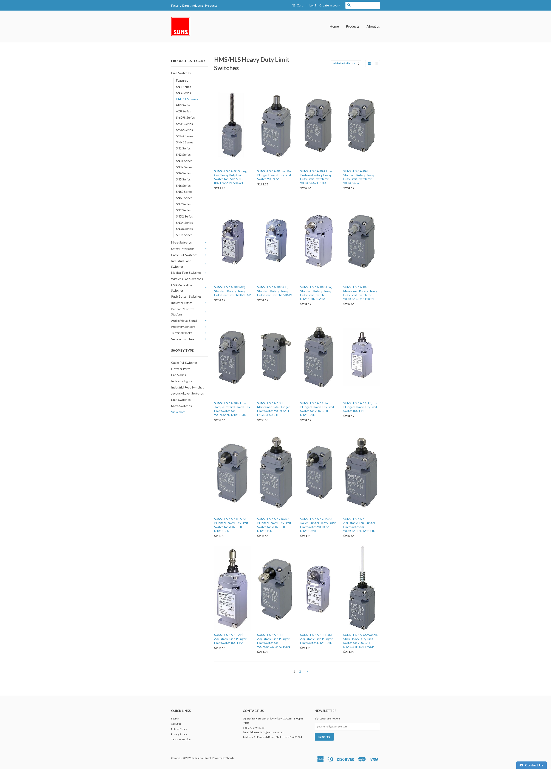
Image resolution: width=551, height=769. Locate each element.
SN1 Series (183, 148)
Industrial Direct (201, 758)
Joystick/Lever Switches (187, 393)
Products (352, 26)
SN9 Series (183, 210)
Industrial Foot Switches (181, 263)
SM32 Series (184, 130)
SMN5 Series (184, 142)
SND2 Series (184, 216)
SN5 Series (183, 179)
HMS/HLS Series (187, 99)
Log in (313, 5)
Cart (299, 5)
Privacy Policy (179, 734)
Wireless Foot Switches (187, 279)
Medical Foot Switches (186, 272)
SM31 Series (184, 124)
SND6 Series (184, 228)
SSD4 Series (184, 235)
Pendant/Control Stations (182, 311)
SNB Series (183, 93)
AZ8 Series (183, 111)
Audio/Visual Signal (184, 320)
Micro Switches (181, 242)
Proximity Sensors (183, 326)
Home (334, 26)
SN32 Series (184, 167)
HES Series (183, 105)
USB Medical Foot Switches (183, 287)
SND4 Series (184, 222)
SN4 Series (183, 173)
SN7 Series (183, 204)
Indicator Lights (181, 302)
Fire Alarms (178, 375)
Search (175, 718)
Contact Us (533, 765)
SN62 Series (184, 191)
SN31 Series (184, 161)
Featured (182, 80)
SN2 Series (183, 154)
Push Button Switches (186, 296)
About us (373, 26)
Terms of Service (180, 739)
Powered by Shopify (223, 758)
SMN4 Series (184, 136)
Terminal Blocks (181, 333)
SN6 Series (183, 185)
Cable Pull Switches (184, 255)
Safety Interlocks (182, 248)
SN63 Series (184, 198)
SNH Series (183, 87)
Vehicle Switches (182, 339)
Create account (330, 5)
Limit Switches (181, 73)
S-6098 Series (185, 117)
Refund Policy (179, 729)
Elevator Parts (180, 369)
